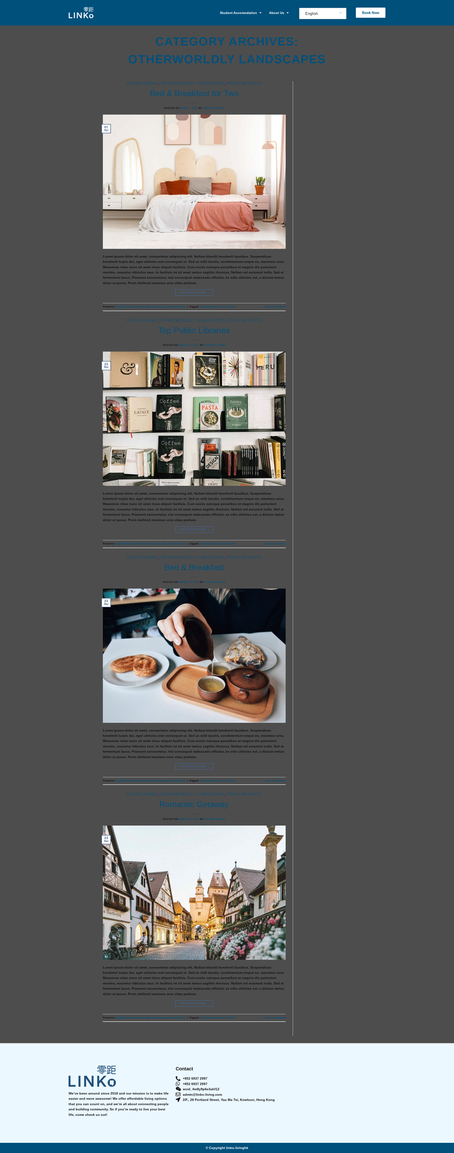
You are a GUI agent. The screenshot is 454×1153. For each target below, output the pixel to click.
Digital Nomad (142, 83)
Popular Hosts (244, 83)
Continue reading (194, 292)
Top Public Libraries (194, 330)
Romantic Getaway (194, 804)
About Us (276, 13)
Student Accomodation (238, 13)
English (311, 14)
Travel (231, 306)
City (224, 306)
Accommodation (209, 306)
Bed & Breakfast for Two (194, 93)
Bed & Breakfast (194, 567)
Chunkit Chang (213, 108)
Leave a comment (275, 306)
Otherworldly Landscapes (192, 83)
